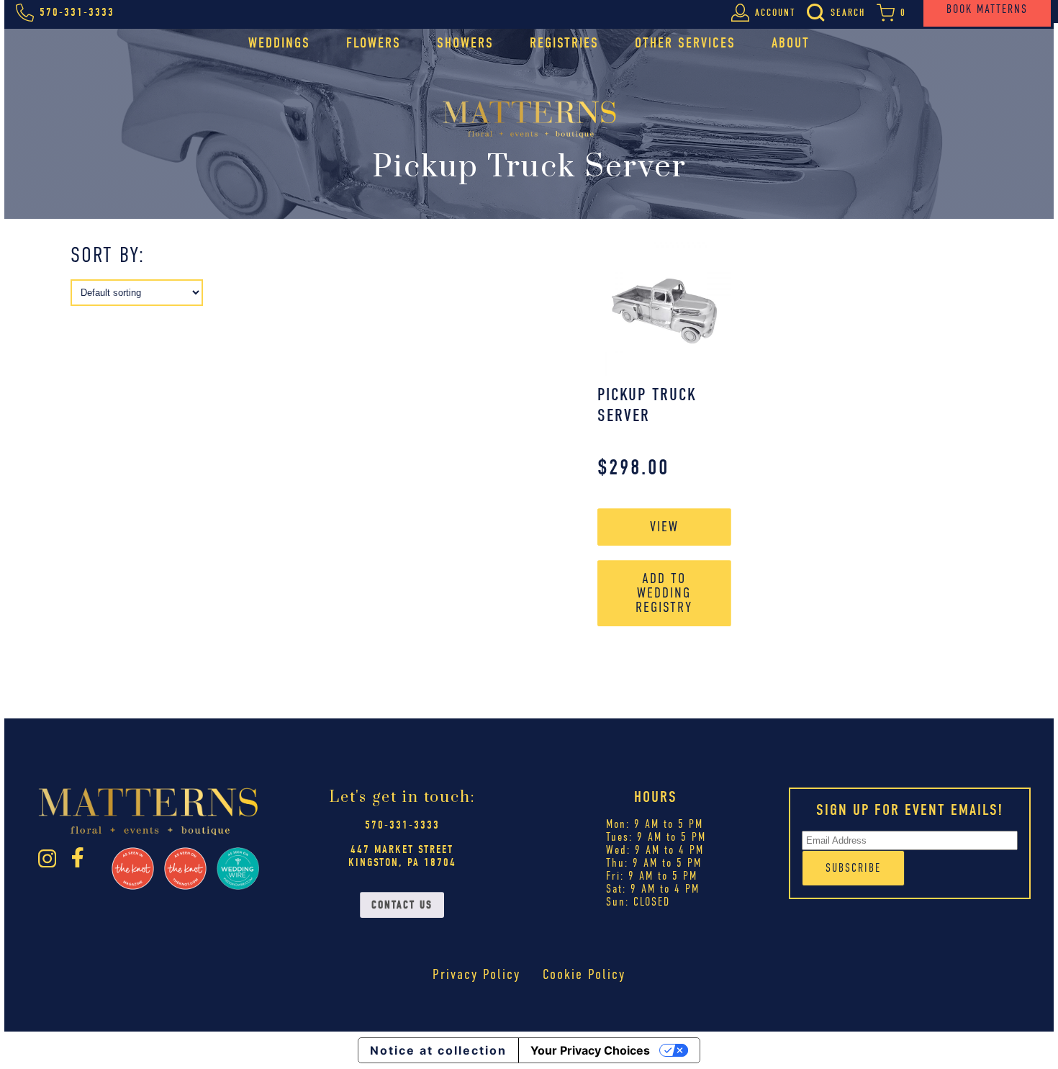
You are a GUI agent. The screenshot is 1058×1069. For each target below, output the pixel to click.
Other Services (685, 43)
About (791, 43)
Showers (465, 43)
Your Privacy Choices (590, 1050)
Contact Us (402, 904)
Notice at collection (438, 1050)
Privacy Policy (476, 974)
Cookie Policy (584, 974)
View (664, 526)
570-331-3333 (402, 824)
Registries (564, 43)
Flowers (373, 43)
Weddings (279, 43)
